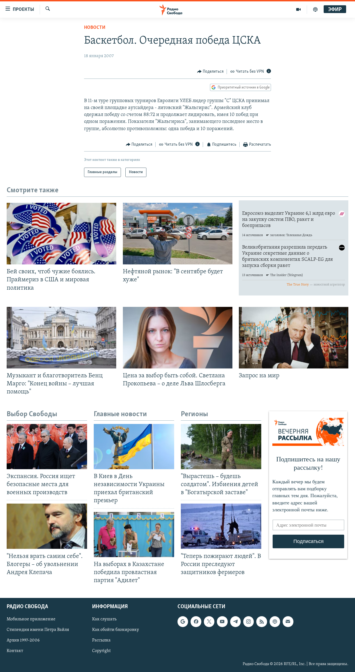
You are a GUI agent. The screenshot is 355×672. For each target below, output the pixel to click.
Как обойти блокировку (115, 630)
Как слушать (104, 619)
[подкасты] (315, 9)
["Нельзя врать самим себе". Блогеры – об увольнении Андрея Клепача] (47, 526)
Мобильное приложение (31, 619)
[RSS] (261, 621)
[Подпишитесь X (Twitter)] (209, 621)
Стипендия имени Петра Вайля (38, 630)
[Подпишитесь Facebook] (196, 621)
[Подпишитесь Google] (183, 621)
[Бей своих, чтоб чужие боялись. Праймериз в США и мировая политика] (61, 233)
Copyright (101, 651)
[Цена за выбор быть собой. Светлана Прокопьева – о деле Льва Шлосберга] (177, 337)
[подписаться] (288, 621)
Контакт (15, 651)
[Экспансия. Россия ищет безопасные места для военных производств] (47, 446)
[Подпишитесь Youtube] (222, 621)
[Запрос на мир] (293, 337)
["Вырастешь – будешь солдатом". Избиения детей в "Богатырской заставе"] (221, 446)
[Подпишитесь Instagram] (248, 621)
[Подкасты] (275, 621)
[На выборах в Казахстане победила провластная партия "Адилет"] (134, 534)
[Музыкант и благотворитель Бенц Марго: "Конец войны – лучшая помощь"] (61, 337)
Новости (94, 27)
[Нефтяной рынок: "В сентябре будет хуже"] (177, 233)
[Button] (210, 71)
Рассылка (101, 640)
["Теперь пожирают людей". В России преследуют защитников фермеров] (221, 526)
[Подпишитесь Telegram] (235, 621)
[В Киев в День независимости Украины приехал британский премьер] (134, 446)
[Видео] (298, 9)
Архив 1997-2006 (23, 640)
